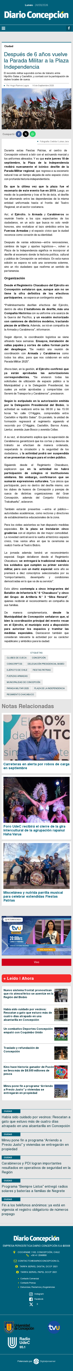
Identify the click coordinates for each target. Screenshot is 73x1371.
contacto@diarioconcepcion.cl (38, 1261)
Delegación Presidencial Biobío (46, 664)
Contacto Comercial (29, 1278)
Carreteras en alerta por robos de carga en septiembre (36, 766)
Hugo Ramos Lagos (19, 85)
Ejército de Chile (17, 670)
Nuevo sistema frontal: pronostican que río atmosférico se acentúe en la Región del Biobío (28, 994)
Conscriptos (14, 664)
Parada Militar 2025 (18, 688)
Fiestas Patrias (42, 670)
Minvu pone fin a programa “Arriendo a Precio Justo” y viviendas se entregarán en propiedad (28, 1089)
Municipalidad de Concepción (23, 682)
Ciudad (8, 1111)
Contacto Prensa (28, 1283)
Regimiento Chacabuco (20, 694)
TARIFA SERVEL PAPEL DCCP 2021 (38, 1272)
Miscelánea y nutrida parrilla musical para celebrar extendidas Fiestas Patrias (33, 896)
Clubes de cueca (16, 658)
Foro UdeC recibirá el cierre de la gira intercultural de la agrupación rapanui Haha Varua (34, 830)
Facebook (38, 1299)
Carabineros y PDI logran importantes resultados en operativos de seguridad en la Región (36, 1167)
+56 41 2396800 (39, 1255)
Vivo (36, 962)
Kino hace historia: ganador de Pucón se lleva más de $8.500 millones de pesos (29, 1070)
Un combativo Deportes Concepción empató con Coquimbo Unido (28, 1030)
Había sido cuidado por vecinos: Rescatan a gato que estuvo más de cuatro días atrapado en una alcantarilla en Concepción (28, 1014)
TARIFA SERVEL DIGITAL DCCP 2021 (39, 1266)
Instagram (39, 1294)
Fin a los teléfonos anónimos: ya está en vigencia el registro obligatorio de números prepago (35, 1209)
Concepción (39, 658)
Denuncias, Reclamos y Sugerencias (37, 1287)
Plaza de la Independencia (49, 688)
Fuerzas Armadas (17, 676)
